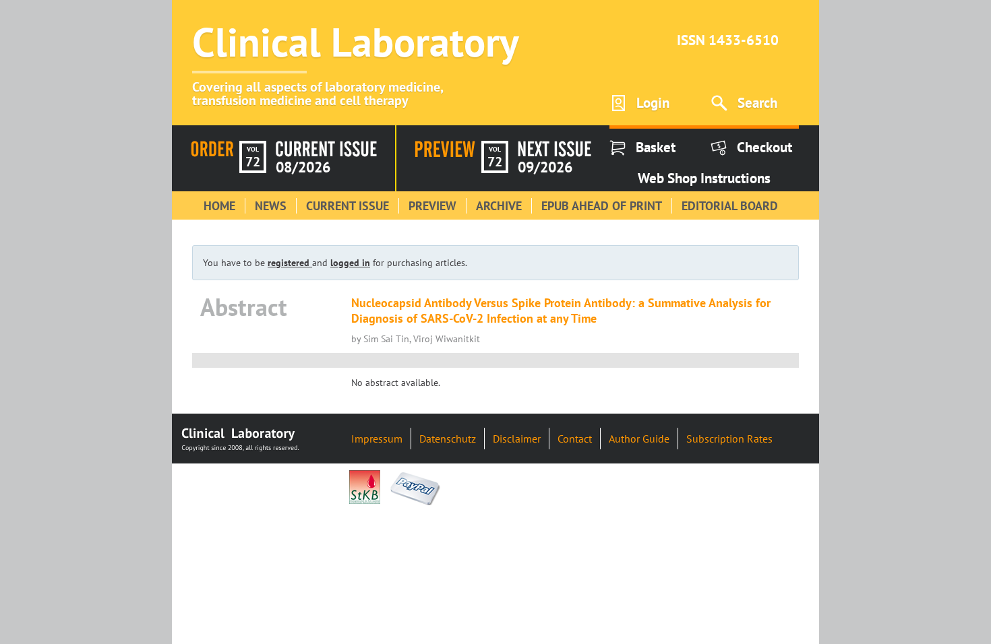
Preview (432, 206)
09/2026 (545, 167)
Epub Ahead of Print (601, 206)
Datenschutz (447, 438)
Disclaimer (517, 438)
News (271, 206)
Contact (575, 438)
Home (219, 206)
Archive (499, 206)
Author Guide (639, 438)
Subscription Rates (729, 438)
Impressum (376, 438)
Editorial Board (730, 206)
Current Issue (347, 206)
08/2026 (303, 167)
